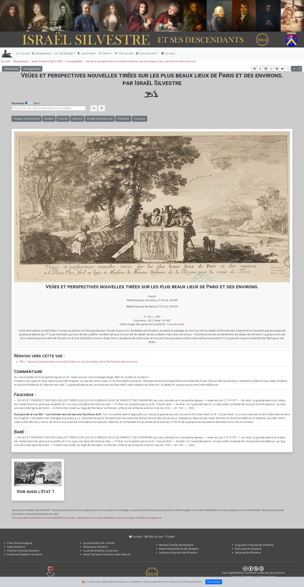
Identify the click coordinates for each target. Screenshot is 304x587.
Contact (170, 53)
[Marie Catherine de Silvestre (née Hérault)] (112, 16)
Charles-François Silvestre (23, 550)
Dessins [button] (49, 118)
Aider (171, 536)
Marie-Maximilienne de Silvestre (179, 548)
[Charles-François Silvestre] (62, 16)
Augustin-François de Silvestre (254, 544)
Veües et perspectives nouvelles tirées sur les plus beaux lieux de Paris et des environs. (141, 61)
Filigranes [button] (123, 118)
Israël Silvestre (16, 546)
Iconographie (74, 61)
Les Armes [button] (87, 53)
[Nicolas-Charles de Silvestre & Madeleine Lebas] (155, 16)
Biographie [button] (11, 68)
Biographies (20, 61)
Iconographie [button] (31, 68)
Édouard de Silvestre (248, 548)
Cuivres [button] (63, 118)
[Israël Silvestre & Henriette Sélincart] (24, 16)
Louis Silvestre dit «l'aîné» (99, 543)
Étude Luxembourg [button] (100, 118)
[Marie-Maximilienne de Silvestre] (195, 16)
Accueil (24, 53)
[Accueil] (140, 40)
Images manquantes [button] (26, 118)
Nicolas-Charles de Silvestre (176, 544)
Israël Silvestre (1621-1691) (47, 61)
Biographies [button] (42, 53)
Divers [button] (106, 53)
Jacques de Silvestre (248, 552)
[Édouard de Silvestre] (268, 16)
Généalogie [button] (65, 53)
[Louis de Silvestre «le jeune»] (86, 16)
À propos (139, 118)
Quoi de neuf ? (149, 53)
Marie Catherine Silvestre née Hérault (106, 554)
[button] (254, 69)
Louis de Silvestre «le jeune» (100, 550)
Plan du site (125, 53)
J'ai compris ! (214, 581)
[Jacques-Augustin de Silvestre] (219, 16)
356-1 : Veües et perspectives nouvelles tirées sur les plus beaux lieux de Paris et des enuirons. (78, 361)
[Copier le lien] (287, 69)
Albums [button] (77, 118)
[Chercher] (93, 108)
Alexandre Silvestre (95, 546)
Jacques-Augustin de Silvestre (178, 552)
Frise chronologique (19, 543)
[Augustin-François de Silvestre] (244, 16)
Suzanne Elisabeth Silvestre (24, 554)
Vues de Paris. (175, 324)
